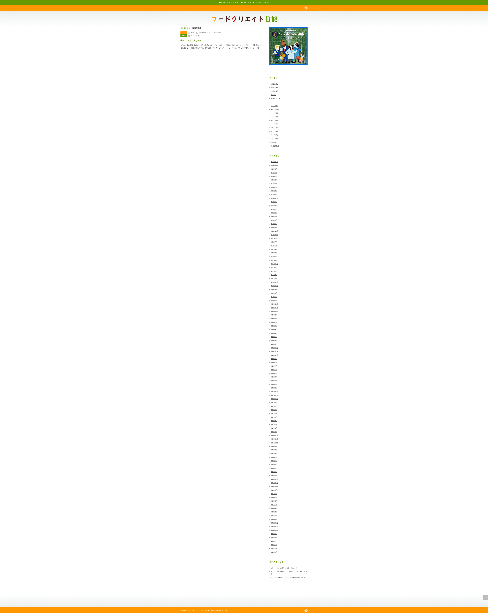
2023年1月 (274, 227)
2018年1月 (274, 388)
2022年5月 (274, 245)
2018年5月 (274, 373)
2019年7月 (274, 322)
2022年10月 (274, 235)
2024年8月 (274, 172)
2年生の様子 (203, 32)
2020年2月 (274, 300)
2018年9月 (274, 359)
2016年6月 (274, 457)
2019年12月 (274, 304)
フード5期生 (274, 124)
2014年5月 (274, 548)
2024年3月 (274, 187)
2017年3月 (274, 424)
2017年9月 (274, 402)
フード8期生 (274, 135)
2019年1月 (274, 344)
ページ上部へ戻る (485, 597)
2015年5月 (274, 504)
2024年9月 (274, 169)
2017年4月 (274, 421)
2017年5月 (274, 417)
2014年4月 (274, 552)
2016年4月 (274, 464)
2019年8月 (274, 318)
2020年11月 (274, 282)
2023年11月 (274, 198)
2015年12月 (274, 479)
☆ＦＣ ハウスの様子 (278, 568)
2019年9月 (274, 315)
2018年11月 (274, 351)
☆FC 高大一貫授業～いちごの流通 (282, 571)
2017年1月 (274, 432)
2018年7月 (274, 366)
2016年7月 (274, 453)
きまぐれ (273, 95)
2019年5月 (274, 329)
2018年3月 (274, 380)
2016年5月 (274, 461)
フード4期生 (274, 120)
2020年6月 (274, 297)
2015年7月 (274, 497)
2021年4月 (274, 275)
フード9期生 (274, 138)
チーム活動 (274, 106)
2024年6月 (274, 180)
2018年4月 (274, 377)
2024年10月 (274, 165)
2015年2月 (274, 515)
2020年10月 (274, 286)
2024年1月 (274, 194)
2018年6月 (274, 369)
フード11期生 (275, 113)
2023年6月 (274, 209)
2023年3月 (274, 220)
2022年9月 (274, 238)
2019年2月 (274, 340)
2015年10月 (274, 486)
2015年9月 (274, 490)
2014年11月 (274, 526)
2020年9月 (274, 289)
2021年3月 (274, 278)
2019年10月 (274, 311)
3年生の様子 (274, 91)
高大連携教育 (275, 146)
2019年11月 (274, 307)
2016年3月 (274, 468)
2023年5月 (274, 213)
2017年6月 (274, 413)
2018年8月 (274, 362)
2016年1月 (274, 475)
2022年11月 (274, 231)
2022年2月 (274, 256)
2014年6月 (274, 545)
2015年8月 (274, 494)
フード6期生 (274, 127)
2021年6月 (274, 271)
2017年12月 (274, 391)
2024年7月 (274, 176)
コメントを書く (195, 36)
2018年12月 (274, 348)
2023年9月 (274, 202)
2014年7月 (274, 541)
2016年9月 (274, 446)
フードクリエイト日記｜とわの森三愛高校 (202, 610)
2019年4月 (274, 333)
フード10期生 (275, 109)
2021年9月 (274, 267)
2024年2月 (274, 191)
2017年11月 (274, 395)
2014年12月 (274, 523)
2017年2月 (274, 428)
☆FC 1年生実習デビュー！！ (280, 577)
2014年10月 (274, 530)
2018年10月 (274, 355)
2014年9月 (274, 534)
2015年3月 (274, 512)
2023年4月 (274, 216)
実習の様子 (217, 32)
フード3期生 (274, 116)
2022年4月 (274, 249)
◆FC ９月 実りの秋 (191, 40)
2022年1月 (274, 260)
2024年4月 (274, 183)
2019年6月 (274, 326)
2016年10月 (274, 442)
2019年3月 (274, 337)
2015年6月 (274, 501)
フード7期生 (274, 131)
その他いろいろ (275, 98)
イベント (210, 32)
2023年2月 (274, 224)
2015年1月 (274, 519)
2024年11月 (274, 162)
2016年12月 (274, 435)
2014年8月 (274, 537)
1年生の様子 (274, 84)
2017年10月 (274, 399)
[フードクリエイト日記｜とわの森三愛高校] (244, 21)
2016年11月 (274, 439)
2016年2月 (274, 472)
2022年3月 (274, 253)
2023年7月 (274, 205)
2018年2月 (274, 384)
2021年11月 (274, 264)
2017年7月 (274, 410)
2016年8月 (274, 450)
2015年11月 (274, 483)
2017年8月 (274, 406)
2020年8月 (274, 293)
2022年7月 (274, 242)
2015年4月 (274, 508)
